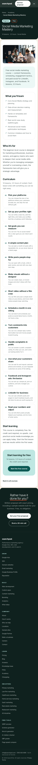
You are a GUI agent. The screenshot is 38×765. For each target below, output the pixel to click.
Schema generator (8, 728)
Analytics (5, 601)
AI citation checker (8, 735)
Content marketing (8, 594)
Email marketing (7, 568)
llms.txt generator (8, 731)
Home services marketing (10, 699)
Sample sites (6, 630)
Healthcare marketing (9, 695)
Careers (4, 641)
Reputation (5, 575)
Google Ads (6, 557)
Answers (5, 662)
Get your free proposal (19, 516)
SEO (3, 561)
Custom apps (6, 590)
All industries (6, 713)
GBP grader (6, 738)
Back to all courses (10, 481)
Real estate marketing (9, 706)
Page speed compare (9, 742)
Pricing (4, 655)
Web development (8, 586)
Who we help (6, 622)
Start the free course (19, 469)
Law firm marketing (8, 691)
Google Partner (7, 633)
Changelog (5, 677)
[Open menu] (34, 4)
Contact (4, 644)
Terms (4, 760)
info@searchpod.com (9, 752)
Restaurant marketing (9, 709)
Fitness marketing (8, 688)
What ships (5, 604)
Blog (3, 659)
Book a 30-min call (19, 523)
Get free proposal (20, 4)
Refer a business (7, 637)
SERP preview (6, 724)
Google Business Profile (9, 572)
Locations (5, 626)
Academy (11, 12)
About (4, 615)
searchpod (7, 3)
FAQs (4, 670)
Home (4, 12)
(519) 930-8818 (21, 752)
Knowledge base (7, 666)
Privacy (29, 758)
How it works (6, 619)
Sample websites (7, 565)
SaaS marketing (7, 702)
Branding (5, 597)
